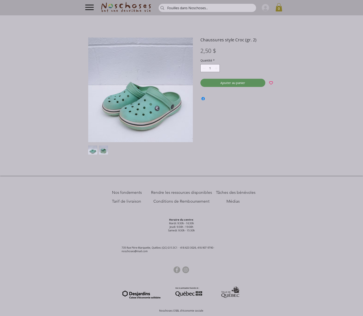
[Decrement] (203, 68)
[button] (278, 7)
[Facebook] (177, 269)
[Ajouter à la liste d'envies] (271, 83)
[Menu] (89, 7)
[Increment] (216, 68)
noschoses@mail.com (135, 251)
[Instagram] (185, 269)
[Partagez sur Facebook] (203, 98)
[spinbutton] (210, 68)
